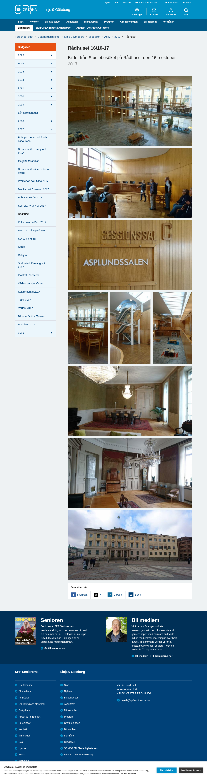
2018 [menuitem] (21, 121)
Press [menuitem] (117, 2)
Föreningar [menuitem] (137, 14)
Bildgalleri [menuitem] (24, 47)
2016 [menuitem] (21, 332)
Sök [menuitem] (186, 14)
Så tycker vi (25, 710)
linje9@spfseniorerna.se (135, 700)
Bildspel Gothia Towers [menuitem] (31, 316)
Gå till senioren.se (54, 648)
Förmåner (168, 21)
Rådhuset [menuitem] (23, 214)
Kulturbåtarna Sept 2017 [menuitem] (32, 222)
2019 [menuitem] (21, 104)
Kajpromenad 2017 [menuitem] (29, 291)
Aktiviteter (72, 21)
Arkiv (107, 36)
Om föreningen (128, 21)
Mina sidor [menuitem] (171, 14)
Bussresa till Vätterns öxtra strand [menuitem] (33, 171)
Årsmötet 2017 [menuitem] (26, 324)
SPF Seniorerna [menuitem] (172, 2)
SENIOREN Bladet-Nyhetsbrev (53, 27)
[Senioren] (25, 631)
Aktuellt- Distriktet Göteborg (92, 27)
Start (20, 21)
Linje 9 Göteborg (74, 36)
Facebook (82, 594)
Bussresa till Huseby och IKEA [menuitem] (32, 151)
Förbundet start (24, 36)
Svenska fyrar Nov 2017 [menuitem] (32, 205)
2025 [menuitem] (21, 71)
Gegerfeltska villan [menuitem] (28, 161)
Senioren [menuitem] (186, 2)
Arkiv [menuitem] (21, 63)
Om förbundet (26, 685)
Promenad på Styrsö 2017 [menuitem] (33, 181)
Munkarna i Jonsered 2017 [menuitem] (33, 189)
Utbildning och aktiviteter (32, 704)
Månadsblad (91, 21)
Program (109, 21)
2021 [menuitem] (21, 88)
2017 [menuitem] (21, 129)
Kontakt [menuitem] (154, 14)
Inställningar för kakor (191, 770)
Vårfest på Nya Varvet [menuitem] (30, 283)
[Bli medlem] (116, 629)
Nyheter (34, 21)
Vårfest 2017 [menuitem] (25, 308)
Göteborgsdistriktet (48, 36)
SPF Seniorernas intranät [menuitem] (145, 2)
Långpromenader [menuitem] (28, 112)
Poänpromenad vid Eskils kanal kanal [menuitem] (32, 139)
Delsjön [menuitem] (22, 255)
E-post (138, 594)
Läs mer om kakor (128, 773)
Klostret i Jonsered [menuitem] (28, 275)
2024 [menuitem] (21, 79)
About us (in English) (30, 716)
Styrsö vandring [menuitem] (27, 238)
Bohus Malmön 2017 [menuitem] (30, 197)
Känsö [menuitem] (21, 246)
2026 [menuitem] (21, 55)
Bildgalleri (24, 27)
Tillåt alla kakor (166, 770)
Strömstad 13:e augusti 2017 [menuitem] (31, 265)
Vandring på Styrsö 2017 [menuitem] (32, 230)
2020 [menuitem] (21, 96)
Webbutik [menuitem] (127, 2)
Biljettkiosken (52, 21)
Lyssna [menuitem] (108, 2)
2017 (117, 36)
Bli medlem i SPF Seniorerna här (153, 656)
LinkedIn (118, 594)
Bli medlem (150, 21)
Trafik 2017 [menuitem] (24, 299)
